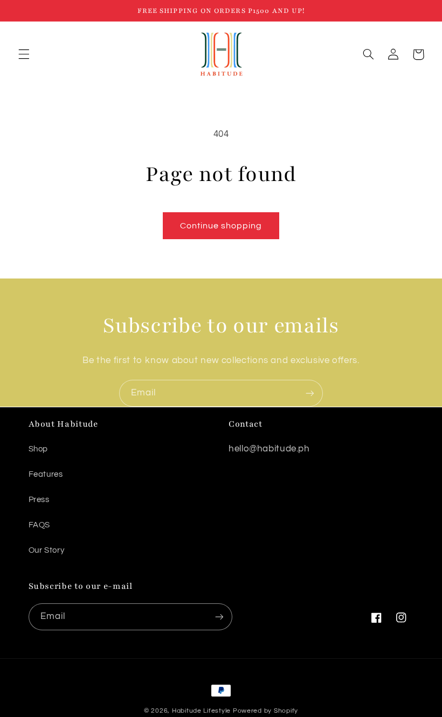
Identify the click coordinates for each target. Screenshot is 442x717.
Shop (39, 449)
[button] (23, 54)
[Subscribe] (310, 393)
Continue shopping (221, 225)
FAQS (40, 525)
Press (39, 500)
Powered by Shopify (265, 711)
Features (46, 474)
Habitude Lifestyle (201, 711)
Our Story (47, 550)
